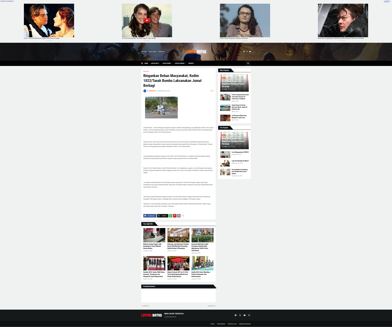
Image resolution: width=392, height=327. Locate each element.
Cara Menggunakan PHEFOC (240, 152)
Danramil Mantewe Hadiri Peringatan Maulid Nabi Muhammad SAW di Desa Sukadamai (200, 247)
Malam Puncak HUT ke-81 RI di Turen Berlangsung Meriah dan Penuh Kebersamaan (177, 274)
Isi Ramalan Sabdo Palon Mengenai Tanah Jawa (239, 117)
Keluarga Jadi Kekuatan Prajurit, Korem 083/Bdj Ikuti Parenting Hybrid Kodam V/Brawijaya (178, 246)
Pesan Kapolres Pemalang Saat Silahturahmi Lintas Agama (240, 171)
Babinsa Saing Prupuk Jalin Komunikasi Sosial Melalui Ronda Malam (152, 246)
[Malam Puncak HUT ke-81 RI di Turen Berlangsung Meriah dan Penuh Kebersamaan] (178, 263)
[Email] (179, 215)
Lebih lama (211, 306)
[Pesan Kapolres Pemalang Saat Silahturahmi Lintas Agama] (225, 172)
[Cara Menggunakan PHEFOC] (225, 154)
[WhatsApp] (170, 215)
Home (212, 324)
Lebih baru (145, 306)
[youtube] (250, 51)
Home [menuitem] (146, 63)
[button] (142, 63)
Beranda (146, 71)
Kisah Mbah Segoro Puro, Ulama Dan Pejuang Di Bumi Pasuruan (233, 84)
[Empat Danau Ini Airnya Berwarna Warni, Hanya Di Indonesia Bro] (225, 107)
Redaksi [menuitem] (191, 63)
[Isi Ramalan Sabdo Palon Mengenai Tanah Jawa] (225, 118)
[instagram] (249, 315)
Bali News (144, 51)
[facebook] (244, 51)
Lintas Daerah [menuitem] (179, 63)
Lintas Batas (221, 324)
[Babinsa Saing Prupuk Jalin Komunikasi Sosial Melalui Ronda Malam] (154, 235)
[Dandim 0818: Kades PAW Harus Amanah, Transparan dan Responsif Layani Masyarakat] (154, 263)
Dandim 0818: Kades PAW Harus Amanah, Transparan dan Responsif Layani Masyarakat (154, 274)
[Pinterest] (175, 215)
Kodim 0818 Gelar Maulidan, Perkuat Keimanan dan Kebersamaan (201, 274)
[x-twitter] (247, 51)
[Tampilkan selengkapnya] (183, 215)
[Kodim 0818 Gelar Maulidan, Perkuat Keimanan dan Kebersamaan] (203, 263)
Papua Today (152, 51)
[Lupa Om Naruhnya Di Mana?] (225, 163)
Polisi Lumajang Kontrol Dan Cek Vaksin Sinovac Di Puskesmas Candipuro (240, 97)
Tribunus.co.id (232, 324)
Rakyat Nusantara (245, 324)
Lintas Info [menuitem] (154, 63)
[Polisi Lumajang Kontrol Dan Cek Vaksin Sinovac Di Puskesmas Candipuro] (225, 97)
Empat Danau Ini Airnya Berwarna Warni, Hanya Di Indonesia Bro (239, 107)
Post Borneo (161, 51)
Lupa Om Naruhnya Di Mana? (240, 161)
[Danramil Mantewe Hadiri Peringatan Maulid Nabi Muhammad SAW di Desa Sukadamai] (203, 235)
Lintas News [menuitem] (167, 63)
